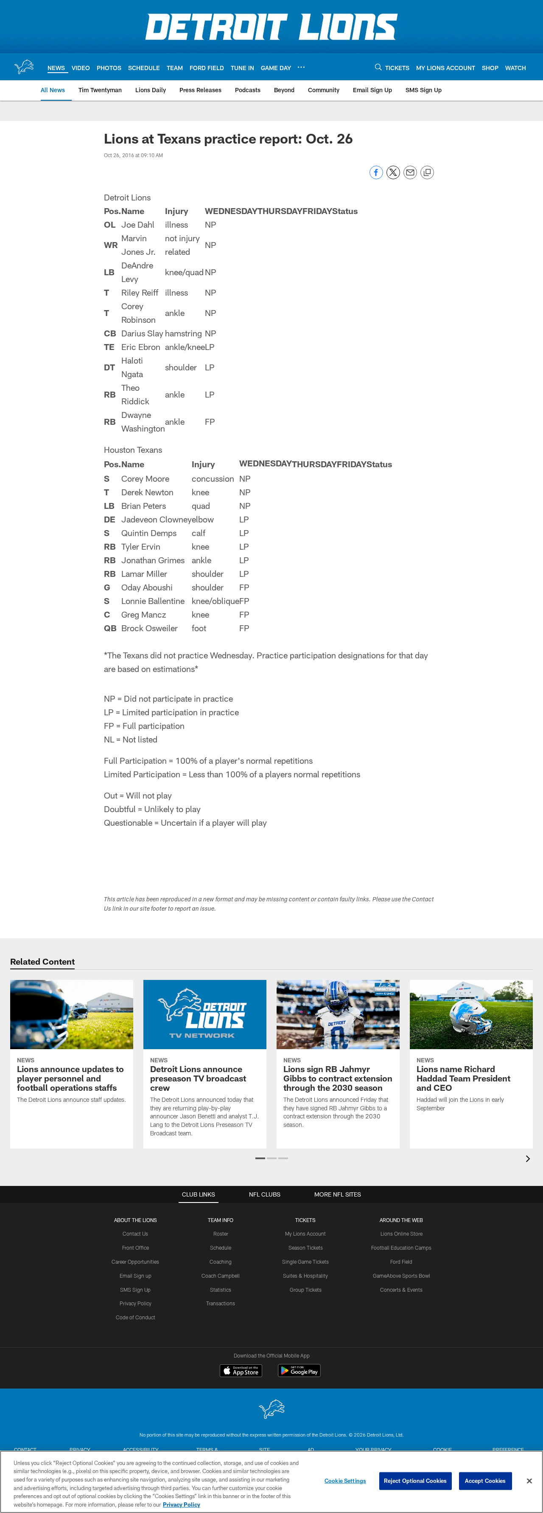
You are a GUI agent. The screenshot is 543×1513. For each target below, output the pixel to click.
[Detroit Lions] (271, 1410)
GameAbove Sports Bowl (401, 1276)
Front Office (135, 1247)
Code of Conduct (135, 1317)
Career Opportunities (135, 1262)
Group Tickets (306, 1290)
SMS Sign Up (135, 1290)
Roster (220, 1233)
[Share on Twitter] (393, 177)
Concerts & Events (401, 1290)
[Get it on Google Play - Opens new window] (299, 1374)
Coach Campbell (221, 1276)
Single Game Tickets (305, 1262)
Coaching (221, 1262)
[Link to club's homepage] (24, 66)
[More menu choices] (301, 67)
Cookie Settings (345, 1480)
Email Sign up (135, 1276)
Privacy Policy (135, 1303)
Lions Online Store (402, 1233)
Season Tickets (305, 1247)
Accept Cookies (485, 1480)
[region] (271, 1482)
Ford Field (401, 1262)
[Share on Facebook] (376, 177)
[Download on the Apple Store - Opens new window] (241, 1371)
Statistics (220, 1290)
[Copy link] (427, 173)
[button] (260, 1158)
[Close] (529, 1481)
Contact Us (135, 1233)
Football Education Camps (401, 1247)
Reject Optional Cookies (415, 1480)
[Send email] (410, 177)
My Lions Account (305, 1233)
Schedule (220, 1247)
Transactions (220, 1303)
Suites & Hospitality (305, 1276)
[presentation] (529, 1159)
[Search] (378, 67)
